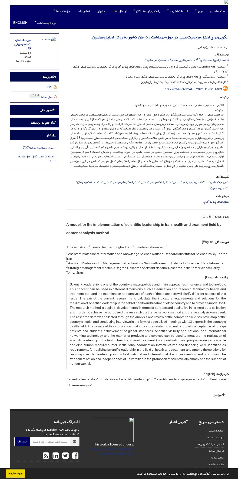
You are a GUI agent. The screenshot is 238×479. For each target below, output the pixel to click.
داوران (101, 11)
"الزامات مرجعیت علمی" (153, 182)
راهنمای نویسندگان (148, 11)
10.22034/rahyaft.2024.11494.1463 (193, 89)
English (20, 23)
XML (50, 87)
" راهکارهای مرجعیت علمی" (119, 182)
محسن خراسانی (156, 60)
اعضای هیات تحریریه (211, 444)
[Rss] (46, 456)
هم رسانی (46, 110)
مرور (200, 11)
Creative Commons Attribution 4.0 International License (112, 451)
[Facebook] (74, 456)
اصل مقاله (42, 97)
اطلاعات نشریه (178, 11)
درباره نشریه (215, 437)
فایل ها (47, 77)
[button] (135, 474)
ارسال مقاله (119, 11)
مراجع (218, 395)
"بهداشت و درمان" (87, 182)
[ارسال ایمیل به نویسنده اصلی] (198, 59)
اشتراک (22, 441)
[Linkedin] (55, 456)
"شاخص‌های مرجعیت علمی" (189, 182)
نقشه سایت (216, 464)
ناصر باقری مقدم (182, 60)
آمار (49, 135)
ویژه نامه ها (63, 11)
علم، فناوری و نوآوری (216, 201)
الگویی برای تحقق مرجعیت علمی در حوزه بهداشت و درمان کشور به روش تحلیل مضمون (160, 37)
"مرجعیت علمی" (219, 182)
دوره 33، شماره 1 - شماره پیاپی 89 (22, 44)
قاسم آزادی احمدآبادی (214, 60)
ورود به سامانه (46, 23)
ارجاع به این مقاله (41, 122)
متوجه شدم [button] (16, 473)
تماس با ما (83, 11)
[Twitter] (65, 456)
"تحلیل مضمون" (219, 188)
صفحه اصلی (217, 11)
